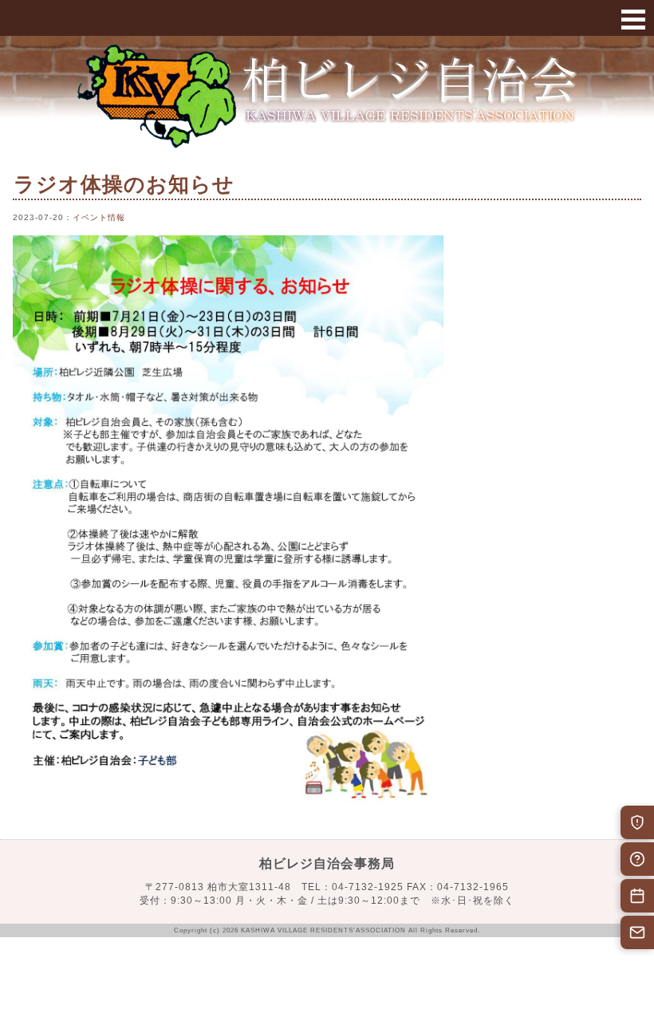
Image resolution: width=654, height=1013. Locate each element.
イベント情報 (99, 217)
